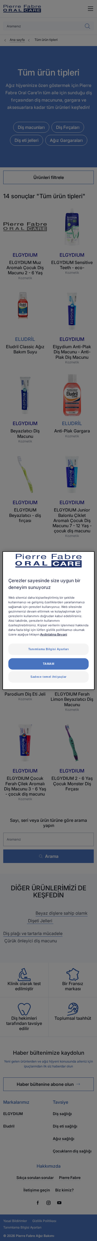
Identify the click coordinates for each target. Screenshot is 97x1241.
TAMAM (48, 663)
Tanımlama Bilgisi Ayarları (48, 649)
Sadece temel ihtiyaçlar (48, 676)
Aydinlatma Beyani (53, 634)
